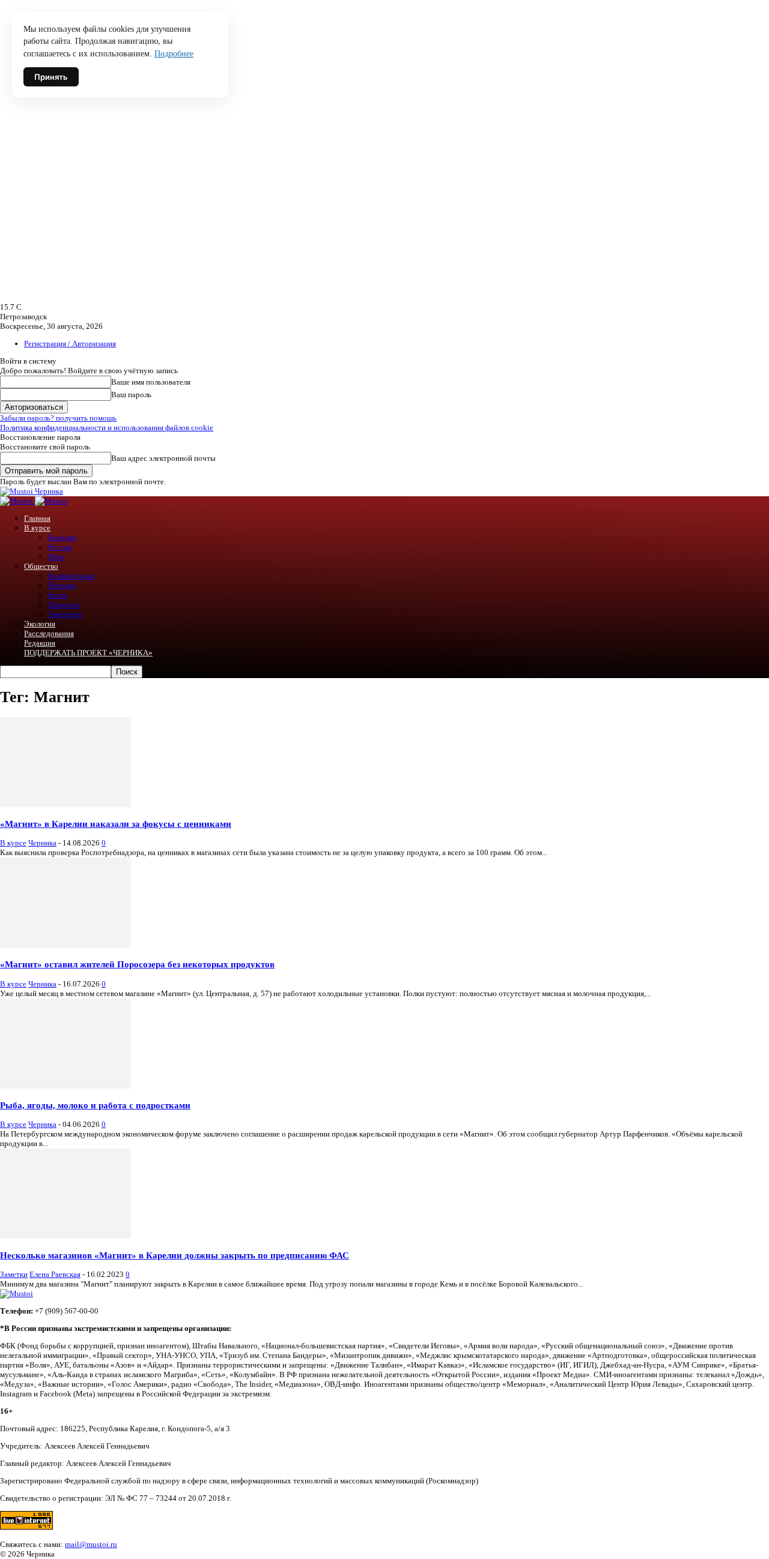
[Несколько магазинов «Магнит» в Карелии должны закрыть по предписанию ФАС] (65, 1235)
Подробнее (173, 53)
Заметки (14, 1274)
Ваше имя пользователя (150, 381)
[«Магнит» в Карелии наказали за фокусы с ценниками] (65, 804)
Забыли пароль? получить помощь (58, 417)
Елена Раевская (55, 1274)
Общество (41, 566)
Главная (37, 518)
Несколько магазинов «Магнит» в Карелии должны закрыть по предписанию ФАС (174, 1255)
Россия (59, 546)
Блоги (57, 594)
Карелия (62, 537)
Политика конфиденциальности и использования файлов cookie (106, 427)
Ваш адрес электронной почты (163, 458)
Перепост (64, 604)
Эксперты (65, 614)
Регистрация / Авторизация (70, 343)
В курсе (37, 527)
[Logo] (17, 500)
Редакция (39, 642)
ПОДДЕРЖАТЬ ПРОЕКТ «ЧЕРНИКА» (88, 652)
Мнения (61, 585)
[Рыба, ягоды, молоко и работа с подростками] (65, 1085)
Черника (42, 842)
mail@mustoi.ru (91, 1544)
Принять (51, 77)
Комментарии (71, 575)
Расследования (49, 633)
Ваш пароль (131, 394)
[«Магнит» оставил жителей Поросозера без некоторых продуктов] (65, 944)
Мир (56, 556)
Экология (39, 623)
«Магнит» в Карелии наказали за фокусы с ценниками (115, 824)
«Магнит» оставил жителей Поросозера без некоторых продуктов (137, 964)
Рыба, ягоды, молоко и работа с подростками (95, 1105)
